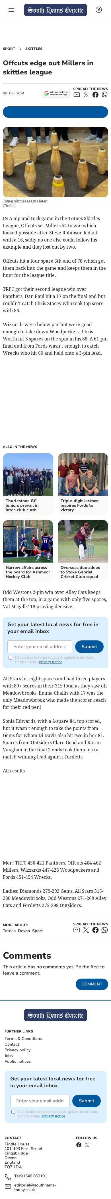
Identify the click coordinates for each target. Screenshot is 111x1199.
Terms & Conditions (23, 1038)
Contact (12, 1044)
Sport (9, 48)
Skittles (33, 48)
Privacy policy (17, 1050)
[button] (11, 10)
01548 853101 (34, 1176)
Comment (91, 984)
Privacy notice (50, 662)
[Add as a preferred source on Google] (56, 93)
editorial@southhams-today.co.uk (35, 1187)
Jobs (9, 1055)
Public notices (18, 1061)
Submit (89, 647)
